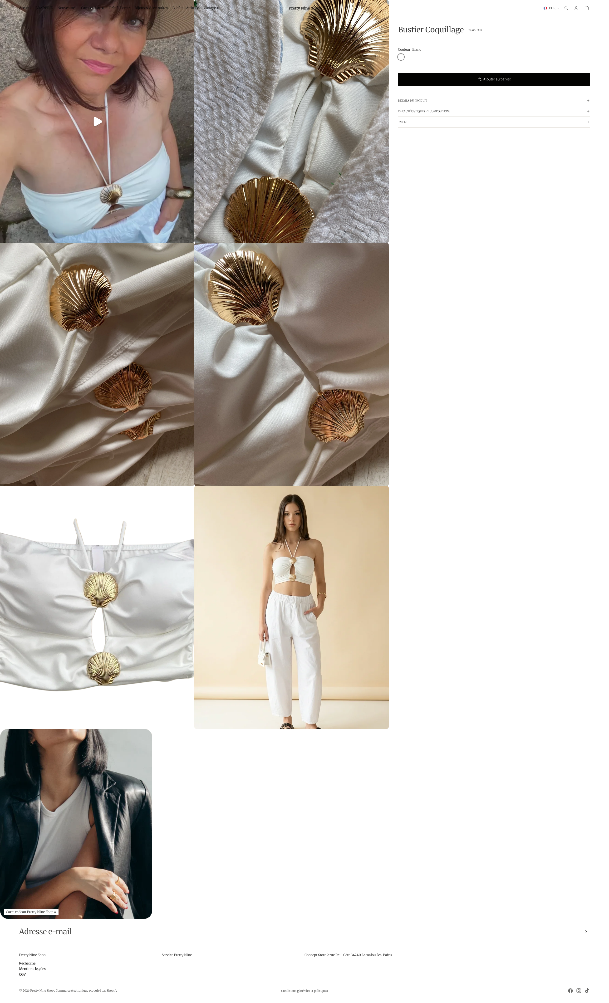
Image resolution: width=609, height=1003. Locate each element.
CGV (22, 974)
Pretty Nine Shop (42, 990)
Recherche (27, 963)
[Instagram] (579, 990)
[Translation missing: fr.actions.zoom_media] (291, 121)
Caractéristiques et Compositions (424, 111)
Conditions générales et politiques (304, 991)
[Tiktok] (587, 990)
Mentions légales (32, 969)
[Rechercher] (566, 8)
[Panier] (586, 8)
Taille (402, 122)
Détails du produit (412, 100)
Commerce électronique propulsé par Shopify (86, 990)
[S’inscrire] (585, 932)
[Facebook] (570, 990)
